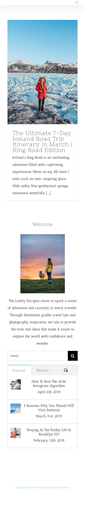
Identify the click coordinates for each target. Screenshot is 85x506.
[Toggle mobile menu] (77, 2)
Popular (19, 370)
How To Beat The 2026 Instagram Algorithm (49, 383)
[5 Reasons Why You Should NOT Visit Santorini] (15, 407)
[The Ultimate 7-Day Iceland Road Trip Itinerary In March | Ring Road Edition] (42, 72)
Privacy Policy (62, 487)
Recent (43, 370)
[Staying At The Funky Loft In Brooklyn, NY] (15, 431)
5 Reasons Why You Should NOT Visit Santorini (49, 407)
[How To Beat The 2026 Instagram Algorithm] (15, 383)
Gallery (50, 72)
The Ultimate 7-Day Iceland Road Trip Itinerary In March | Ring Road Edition (35, 72)
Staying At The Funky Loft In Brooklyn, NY (49, 432)
